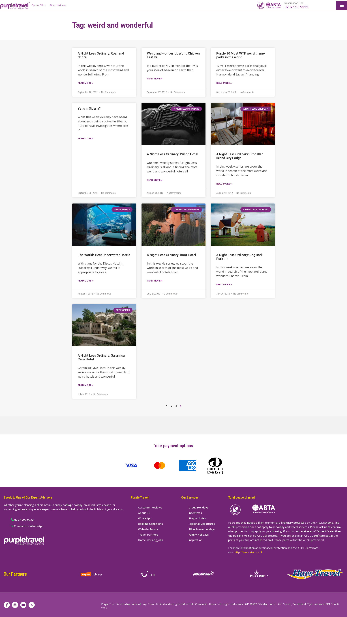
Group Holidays (58, 5)
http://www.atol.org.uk (248, 552)
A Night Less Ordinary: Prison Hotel (172, 154)
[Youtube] (23, 605)
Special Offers (39, 5)
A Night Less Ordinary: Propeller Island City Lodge (239, 156)
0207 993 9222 (296, 7)
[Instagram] (15, 605)
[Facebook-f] (7, 605)
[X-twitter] (32, 605)
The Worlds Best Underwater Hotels (104, 255)
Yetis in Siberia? (89, 108)
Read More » (85, 83)
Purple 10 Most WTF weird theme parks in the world (240, 55)
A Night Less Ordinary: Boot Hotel (171, 255)
